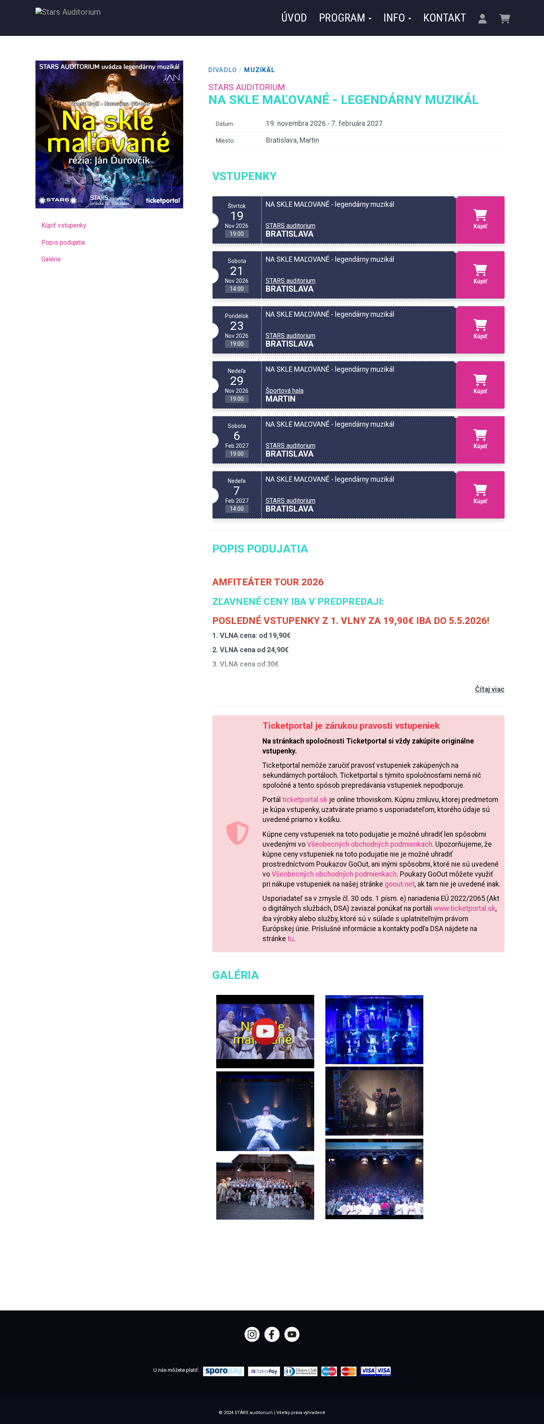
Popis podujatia (63, 242)
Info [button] (395, 17)
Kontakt (444, 17)
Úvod (294, 17)
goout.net (400, 884)
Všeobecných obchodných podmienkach (369, 844)
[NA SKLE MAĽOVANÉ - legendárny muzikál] (265, 1032)
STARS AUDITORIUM (246, 87)
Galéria (51, 259)
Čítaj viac (490, 689)
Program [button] (343, 17)
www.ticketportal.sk (464, 908)
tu (291, 939)
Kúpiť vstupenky (63, 225)
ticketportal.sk (304, 800)
